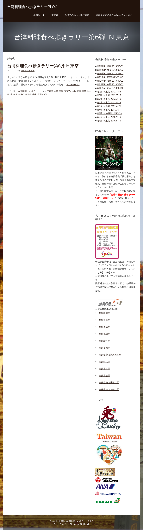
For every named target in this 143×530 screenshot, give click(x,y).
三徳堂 (50, 91)
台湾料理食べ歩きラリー (29, 91)
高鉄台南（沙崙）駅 (109, 382)
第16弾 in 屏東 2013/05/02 (110, 66)
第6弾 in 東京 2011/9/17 (109, 102)
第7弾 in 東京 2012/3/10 (109, 98)
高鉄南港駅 (104, 312)
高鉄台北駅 (104, 319)
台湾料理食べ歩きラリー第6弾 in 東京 (43, 65)
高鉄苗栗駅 (104, 347)
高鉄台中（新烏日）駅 (110, 354)
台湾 (56, 91)
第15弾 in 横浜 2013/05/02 (110, 69)
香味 (34, 94)
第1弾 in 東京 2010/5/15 (109, 120)
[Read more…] (73, 84)
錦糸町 (21, 94)
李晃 (84, 91)
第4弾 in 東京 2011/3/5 (108, 109)
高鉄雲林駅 (104, 368)
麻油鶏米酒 (42, 94)
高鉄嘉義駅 (104, 375)
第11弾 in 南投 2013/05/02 (110, 84)
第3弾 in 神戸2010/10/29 (109, 113)
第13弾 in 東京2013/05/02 (110, 77)
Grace (56, 524)
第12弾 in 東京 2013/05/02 (110, 80)
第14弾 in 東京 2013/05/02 (110, 73)
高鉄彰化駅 (104, 361)
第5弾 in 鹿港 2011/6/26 (109, 106)
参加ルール (39, 15)
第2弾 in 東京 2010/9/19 (109, 117)
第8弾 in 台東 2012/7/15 (109, 95)
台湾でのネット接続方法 (77, 15)
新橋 (79, 91)
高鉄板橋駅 (104, 326)
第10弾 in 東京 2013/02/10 (110, 88)
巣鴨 (61, 91)
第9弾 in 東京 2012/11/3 (109, 91)
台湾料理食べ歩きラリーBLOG (32, 7)
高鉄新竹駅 (104, 340)
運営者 (54, 15)
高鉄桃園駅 (104, 333)
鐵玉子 (28, 94)
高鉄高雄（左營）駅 (109, 389)
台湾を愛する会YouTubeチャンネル (114, 15)
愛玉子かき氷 (70, 91)
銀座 (15, 94)
